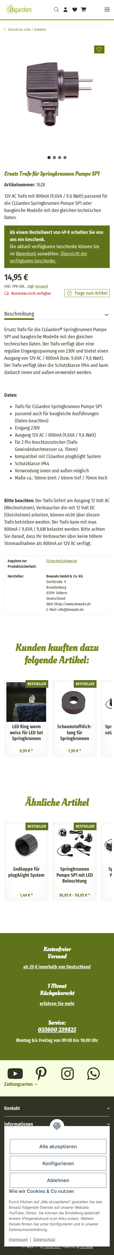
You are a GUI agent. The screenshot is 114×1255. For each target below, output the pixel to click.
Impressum (18, 1239)
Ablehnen (58, 1180)
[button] (56, 9)
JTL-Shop (86, 1247)
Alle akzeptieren (58, 1146)
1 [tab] (49, 157)
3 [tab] (59, 157)
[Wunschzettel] (74, 9)
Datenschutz (44, 1239)
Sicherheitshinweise (61, 561)
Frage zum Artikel (91, 293)
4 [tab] (65, 157)
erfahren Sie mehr (57, 1004)
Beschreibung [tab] (19, 314)
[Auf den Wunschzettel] (99, 49)
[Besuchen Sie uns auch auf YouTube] (15, 1074)
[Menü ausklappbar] (107, 9)
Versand (41, 286)
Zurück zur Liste (19, 29)
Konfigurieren (58, 1163)
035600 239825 (57, 1030)
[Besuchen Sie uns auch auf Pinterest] (41, 1074)
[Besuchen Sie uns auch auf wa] (94, 1074)
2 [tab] (54, 157)
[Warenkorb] (83, 9)
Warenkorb (26, 254)
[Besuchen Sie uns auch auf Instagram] (67, 1074)
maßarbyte (52, 1247)
